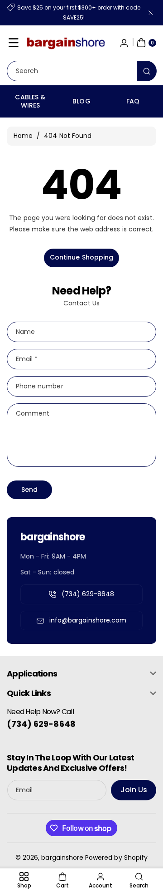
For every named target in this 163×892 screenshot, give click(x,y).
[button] (13, 42)
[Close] (150, 12)
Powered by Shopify (116, 857)
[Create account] (124, 42)
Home (23, 135)
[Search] (147, 71)
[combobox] (81, 71)
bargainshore (62, 857)
